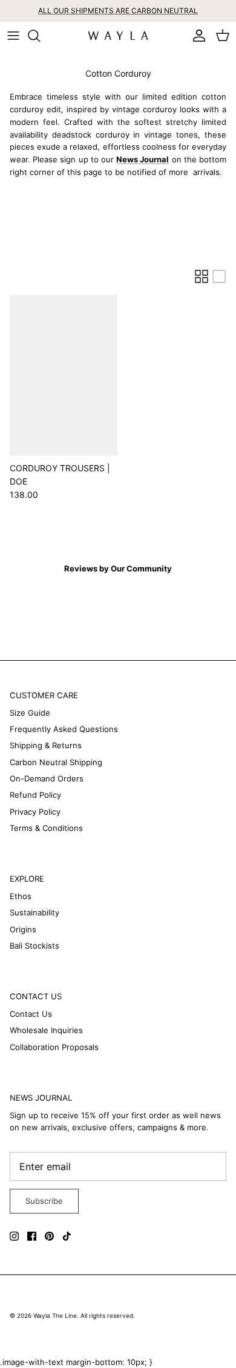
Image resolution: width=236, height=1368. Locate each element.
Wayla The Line (55, 1315)
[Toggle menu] (13, 35)
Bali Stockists (34, 945)
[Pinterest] (49, 1236)
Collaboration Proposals (54, 1047)
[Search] (40, 35)
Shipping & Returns (46, 745)
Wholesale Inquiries (46, 1030)
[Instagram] (14, 1236)
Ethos (20, 896)
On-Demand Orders (47, 778)
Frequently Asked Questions (64, 729)
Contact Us (31, 1014)
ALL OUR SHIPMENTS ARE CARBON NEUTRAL (118, 10)
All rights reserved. (107, 1315)
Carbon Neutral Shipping (56, 762)
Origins (23, 929)
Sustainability (34, 912)
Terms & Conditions (46, 828)
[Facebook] (31, 1236)
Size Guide (30, 712)
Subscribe (44, 1201)
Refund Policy (35, 795)
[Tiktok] (66, 1236)
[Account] (196, 35)
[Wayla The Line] (118, 36)
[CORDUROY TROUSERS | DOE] (63, 375)
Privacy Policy (35, 811)
